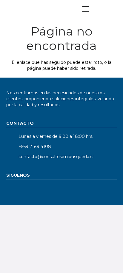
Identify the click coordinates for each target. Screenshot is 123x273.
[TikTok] (62, 192)
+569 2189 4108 (35, 146)
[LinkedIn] (13, 192)
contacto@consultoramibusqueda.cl (56, 156)
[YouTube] (29, 192)
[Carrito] (112, 9)
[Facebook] (78, 192)
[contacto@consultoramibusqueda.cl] (12, 157)
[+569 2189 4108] (12, 146)
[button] (86, 9)
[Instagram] (46, 192)
